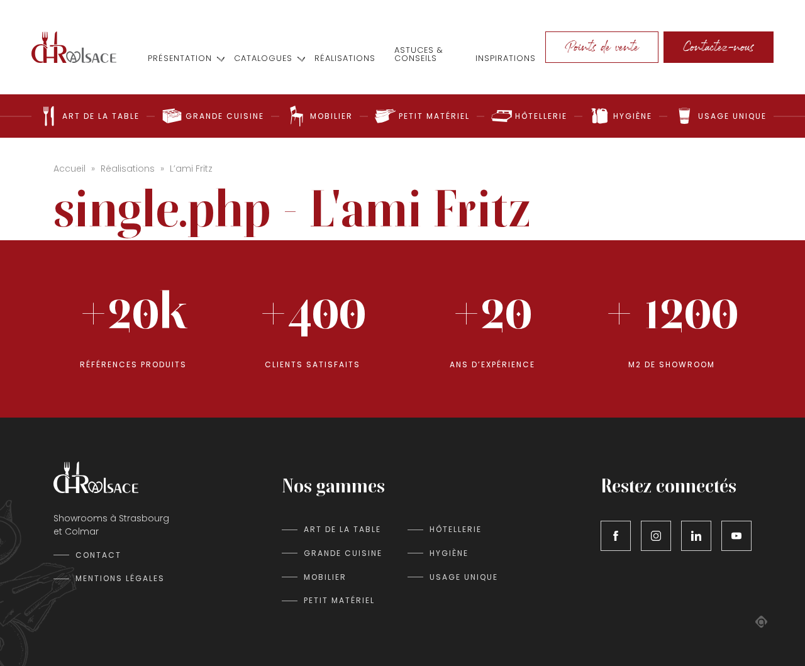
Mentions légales (120, 578)
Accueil (69, 168)
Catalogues (263, 59)
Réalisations (344, 59)
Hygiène (449, 553)
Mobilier (325, 577)
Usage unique (464, 577)
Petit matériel (339, 600)
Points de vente (602, 47)
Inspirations (505, 59)
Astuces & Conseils (418, 55)
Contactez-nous (718, 47)
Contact (98, 555)
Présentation (180, 59)
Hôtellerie (456, 529)
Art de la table (342, 529)
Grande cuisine (343, 553)
